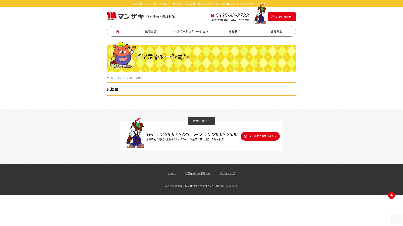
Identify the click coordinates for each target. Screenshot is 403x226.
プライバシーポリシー (197, 173)
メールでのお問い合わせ (263, 136)
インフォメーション (124, 77)
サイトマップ (227, 173)
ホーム (110, 77)
